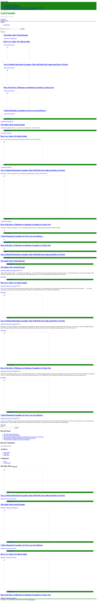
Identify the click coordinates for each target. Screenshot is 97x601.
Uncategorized (7, 118)
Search (2, 426)
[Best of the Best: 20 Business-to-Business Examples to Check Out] (18, 84)
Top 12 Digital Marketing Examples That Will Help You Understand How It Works (23, 8)
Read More (3, 277)
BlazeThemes (31, 599)
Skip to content (4, 1)
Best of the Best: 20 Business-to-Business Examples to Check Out (19, 9)
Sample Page (7, 25)
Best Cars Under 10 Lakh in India (12, 6)
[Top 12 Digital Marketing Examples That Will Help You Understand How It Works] (18, 61)
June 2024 (6, 453)
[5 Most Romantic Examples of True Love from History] (18, 107)
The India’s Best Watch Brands (11, 5)
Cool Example (8, 13)
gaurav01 (3, 270)
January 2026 (7, 452)
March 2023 (6, 455)
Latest (5, 164)
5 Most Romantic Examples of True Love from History (25, 110)
